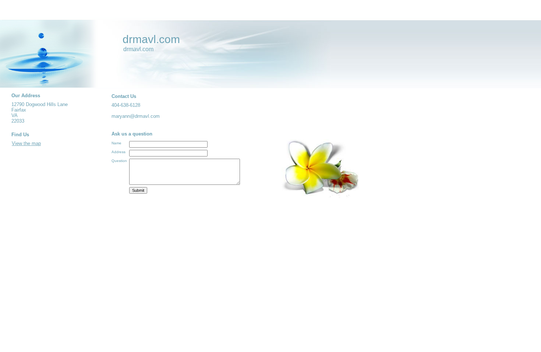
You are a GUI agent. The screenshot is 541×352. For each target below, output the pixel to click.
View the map (26, 143)
